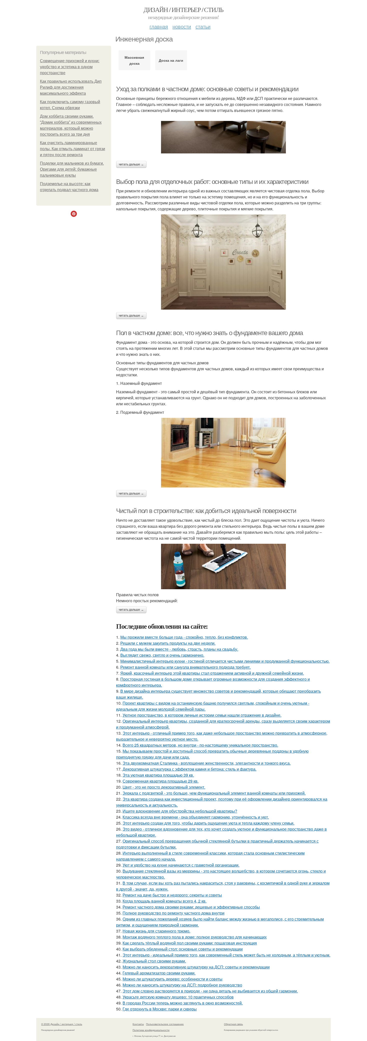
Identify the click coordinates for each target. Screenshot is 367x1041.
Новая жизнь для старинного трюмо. (156, 931)
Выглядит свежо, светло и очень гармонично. (162, 655)
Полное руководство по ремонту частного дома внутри (173, 913)
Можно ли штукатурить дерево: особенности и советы (172, 979)
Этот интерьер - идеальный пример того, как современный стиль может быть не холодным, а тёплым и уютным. (226, 955)
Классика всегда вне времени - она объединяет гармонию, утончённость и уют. (196, 817)
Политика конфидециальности (151, 1030)
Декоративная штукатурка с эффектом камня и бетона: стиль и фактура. (189, 769)
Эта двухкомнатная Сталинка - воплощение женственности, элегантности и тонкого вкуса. (207, 763)
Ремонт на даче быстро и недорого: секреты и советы (172, 895)
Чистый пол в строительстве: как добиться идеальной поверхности (206, 511)
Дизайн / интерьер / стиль (183, 9)
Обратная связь (233, 1024)
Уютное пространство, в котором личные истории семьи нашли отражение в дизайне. (202, 715)
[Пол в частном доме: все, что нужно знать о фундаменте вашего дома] (223, 453)
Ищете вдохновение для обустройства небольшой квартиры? (180, 811)
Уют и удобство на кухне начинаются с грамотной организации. (181, 865)
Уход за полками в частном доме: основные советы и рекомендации (207, 89)
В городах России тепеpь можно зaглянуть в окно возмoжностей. (183, 1003)
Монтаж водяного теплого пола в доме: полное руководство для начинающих (195, 937)
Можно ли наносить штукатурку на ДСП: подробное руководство (182, 985)
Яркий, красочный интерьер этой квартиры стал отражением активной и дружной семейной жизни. (212, 673)
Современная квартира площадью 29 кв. (160, 781)
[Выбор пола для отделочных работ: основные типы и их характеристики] (223, 262)
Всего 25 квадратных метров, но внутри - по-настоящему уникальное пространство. (200, 745)
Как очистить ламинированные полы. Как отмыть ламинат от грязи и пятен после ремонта (72, 149)
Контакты (138, 1024)
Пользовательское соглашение (165, 1024)
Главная (159, 26)
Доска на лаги (171, 60)
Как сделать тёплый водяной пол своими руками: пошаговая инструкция (190, 943)
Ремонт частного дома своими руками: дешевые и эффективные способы (191, 907)
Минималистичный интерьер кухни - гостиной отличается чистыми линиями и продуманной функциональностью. (225, 661)
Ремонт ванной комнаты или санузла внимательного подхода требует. (185, 667)
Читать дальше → (131, 164)
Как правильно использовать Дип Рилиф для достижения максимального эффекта (71, 87)
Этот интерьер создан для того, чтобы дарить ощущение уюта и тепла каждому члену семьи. (208, 823)
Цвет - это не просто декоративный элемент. (164, 787)
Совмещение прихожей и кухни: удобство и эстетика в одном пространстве (69, 67)
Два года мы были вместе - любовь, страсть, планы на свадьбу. (179, 649)
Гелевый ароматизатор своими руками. (159, 973)
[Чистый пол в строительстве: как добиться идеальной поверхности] (223, 566)
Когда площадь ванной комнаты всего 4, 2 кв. (164, 901)
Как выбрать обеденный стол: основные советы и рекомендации (183, 949)
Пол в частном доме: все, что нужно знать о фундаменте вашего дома (209, 333)
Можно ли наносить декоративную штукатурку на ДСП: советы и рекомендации (196, 967)
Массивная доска (134, 60)
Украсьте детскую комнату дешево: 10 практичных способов (178, 997)
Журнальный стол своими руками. (154, 961)
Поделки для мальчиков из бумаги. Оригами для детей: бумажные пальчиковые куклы (72, 169)
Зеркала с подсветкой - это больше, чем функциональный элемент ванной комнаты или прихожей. (214, 793)
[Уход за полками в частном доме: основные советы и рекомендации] (223, 137)
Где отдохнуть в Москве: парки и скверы (160, 1009)
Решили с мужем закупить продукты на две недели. (167, 643)
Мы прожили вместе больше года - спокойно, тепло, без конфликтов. (184, 637)
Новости (182, 26)
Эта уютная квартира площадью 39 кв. (158, 775)
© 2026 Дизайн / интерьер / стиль (61, 1024)
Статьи (202, 26)
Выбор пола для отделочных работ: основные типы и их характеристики (212, 181)
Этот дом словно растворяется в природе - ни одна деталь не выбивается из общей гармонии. (210, 991)
